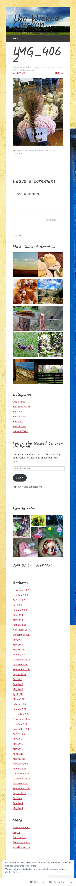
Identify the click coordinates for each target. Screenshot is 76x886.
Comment (51, 219)
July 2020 (17, 605)
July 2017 (17, 639)
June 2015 (18, 743)
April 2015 (18, 753)
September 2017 (21, 634)
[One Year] (25, 265)
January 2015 (19, 768)
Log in (16, 832)
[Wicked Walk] (50, 345)
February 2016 (20, 704)
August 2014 (19, 793)
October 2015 (20, 724)
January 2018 (19, 624)
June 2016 (18, 684)
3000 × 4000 (47, 67)
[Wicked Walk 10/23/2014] (50, 292)
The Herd (18, 421)
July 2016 (17, 679)
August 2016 (19, 674)
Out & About (19, 401)
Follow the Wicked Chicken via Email (38, 445)
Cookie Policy (12, 872)
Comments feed (21, 842)
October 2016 (20, 664)
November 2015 (21, 719)
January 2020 (20, 610)
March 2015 (19, 758)
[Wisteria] (50, 372)
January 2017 (19, 654)
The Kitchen (19, 426)
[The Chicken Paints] (25, 372)
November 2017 (21, 629)
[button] (21, 526)
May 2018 (18, 619)
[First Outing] (25, 345)
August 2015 (19, 733)
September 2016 (21, 669)
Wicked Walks (20, 431)
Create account (21, 827)
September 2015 (21, 729)
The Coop (18, 411)
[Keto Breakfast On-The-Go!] (25, 319)
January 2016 (20, 709)
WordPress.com (21, 847)
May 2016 (18, 689)
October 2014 (20, 783)
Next (59, 72)
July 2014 (17, 798)
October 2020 (20, 595)
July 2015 (17, 738)
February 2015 (20, 763)
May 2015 (18, 748)
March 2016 (19, 699)
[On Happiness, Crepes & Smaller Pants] (25, 292)
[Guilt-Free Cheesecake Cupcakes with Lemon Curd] (50, 265)
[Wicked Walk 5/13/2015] (50, 319)
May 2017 (18, 644)
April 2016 (18, 694)
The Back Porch (21, 406)
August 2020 (19, 600)
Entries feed (19, 837)
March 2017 (19, 649)
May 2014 (18, 808)
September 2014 (21, 788)
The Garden (19, 416)
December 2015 (21, 714)
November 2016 (21, 659)
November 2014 (21, 778)
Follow (19, 477)
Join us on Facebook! (32, 565)
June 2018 (18, 614)
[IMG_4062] (38, 144)
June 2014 (18, 803)
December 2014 (21, 773)
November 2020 (21, 590)
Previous (19, 72)
